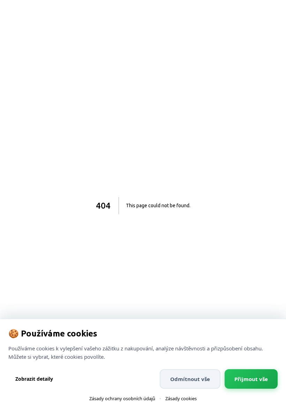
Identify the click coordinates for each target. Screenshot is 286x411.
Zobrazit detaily (34, 378)
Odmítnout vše (190, 378)
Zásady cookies (181, 398)
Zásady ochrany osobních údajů (122, 398)
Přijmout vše (251, 378)
